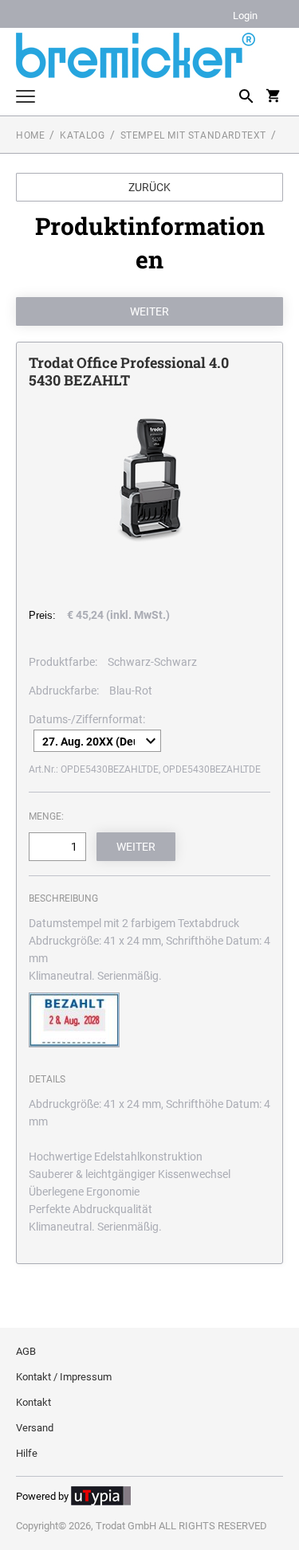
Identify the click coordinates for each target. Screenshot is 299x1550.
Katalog (82, 135)
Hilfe (26, 1453)
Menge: (46, 816)
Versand (34, 1428)
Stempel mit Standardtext (193, 135)
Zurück (149, 187)
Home (30, 135)
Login (245, 16)
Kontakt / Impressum (64, 1377)
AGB (26, 1351)
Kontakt (33, 1402)
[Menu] (25, 98)
